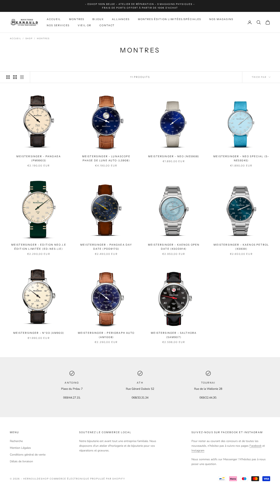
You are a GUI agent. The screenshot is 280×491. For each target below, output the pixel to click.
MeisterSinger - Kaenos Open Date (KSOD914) (173, 246)
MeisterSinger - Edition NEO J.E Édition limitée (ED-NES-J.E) (38, 246)
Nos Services (58, 25)
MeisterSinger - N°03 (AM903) (38, 332)
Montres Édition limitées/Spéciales (169, 19)
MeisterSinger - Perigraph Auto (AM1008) (106, 334)
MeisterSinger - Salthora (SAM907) (174, 334)
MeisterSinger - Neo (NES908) (173, 156)
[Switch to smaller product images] (15, 77)
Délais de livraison (21, 461)
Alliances (121, 19)
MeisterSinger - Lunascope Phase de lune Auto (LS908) (106, 158)
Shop (29, 38)
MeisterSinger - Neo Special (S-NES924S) (241, 158)
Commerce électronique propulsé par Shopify (87, 478)
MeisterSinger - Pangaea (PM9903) (38, 158)
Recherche (16, 441)
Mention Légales (20, 448)
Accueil (54, 19)
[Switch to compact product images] (22, 77)
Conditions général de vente (28, 455)
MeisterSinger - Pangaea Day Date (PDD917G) (106, 246)
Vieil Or (84, 25)
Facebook (255, 446)
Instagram (197, 450)
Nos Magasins (221, 19)
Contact (107, 25)
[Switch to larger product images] (8, 77)
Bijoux (98, 19)
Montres (76, 19)
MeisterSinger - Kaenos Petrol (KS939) (241, 246)
